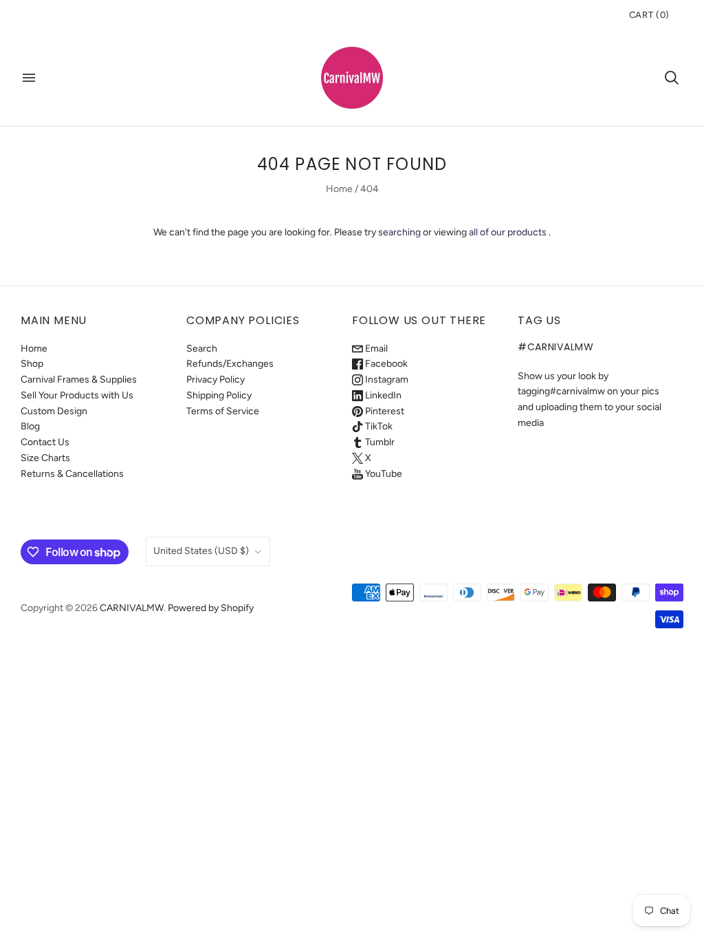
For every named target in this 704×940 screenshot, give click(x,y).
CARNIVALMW (132, 608)
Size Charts (45, 458)
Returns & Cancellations (72, 474)
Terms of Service (222, 411)
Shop (32, 364)
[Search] (671, 77)
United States (201, 551)
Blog (30, 426)
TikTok (378, 426)
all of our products (508, 232)
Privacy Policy (215, 379)
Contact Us (45, 442)
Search (201, 348)
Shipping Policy (219, 395)
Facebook (385, 364)
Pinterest (383, 411)
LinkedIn (382, 395)
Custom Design (54, 411)
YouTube (382, 474)
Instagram (385, 379)
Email (375, 348)
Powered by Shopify (211, 608)
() (649, 15)
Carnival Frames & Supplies (79, 379)
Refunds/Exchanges (230, 364)
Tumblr (379, 442)
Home (339, 189)
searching (399, 232)
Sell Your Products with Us (77, 395)
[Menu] (29, 78)
